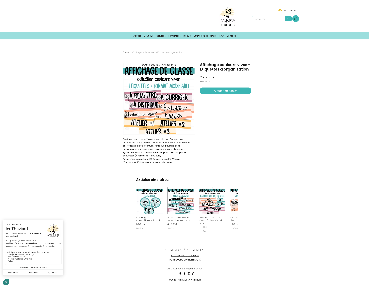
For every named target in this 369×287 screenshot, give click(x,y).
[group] (187, 213)
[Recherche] (288, 18)
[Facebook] (221, 25)
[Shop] (295, 18)
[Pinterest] (229, 25)
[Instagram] (225, 25)
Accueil (126, 52)
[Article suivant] (234, 200)
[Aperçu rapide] (149, 200)
